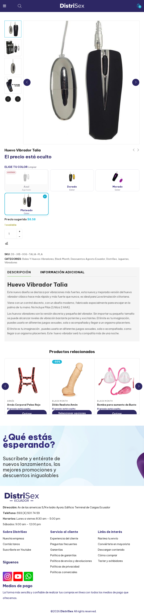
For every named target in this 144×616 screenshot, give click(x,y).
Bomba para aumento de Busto (116, 404)
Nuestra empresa (13, 538)
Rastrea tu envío (108, 538)
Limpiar (32, 167)
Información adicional (62, 272)
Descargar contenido (111, 549)
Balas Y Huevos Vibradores (38, 258)
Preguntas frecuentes (63, 544)
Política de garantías (63, 555)
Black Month (62, 258)
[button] (138, 5)
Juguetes (123, 258)
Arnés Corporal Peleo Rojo (23, 404)
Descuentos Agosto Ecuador (88, 258)
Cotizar (27, 413)
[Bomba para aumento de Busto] (117, 379)
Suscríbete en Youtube (17, 549)
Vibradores (10, 262)
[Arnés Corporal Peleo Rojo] (27, 379)
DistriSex (111, 258)
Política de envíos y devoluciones (71, 561)
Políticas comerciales (63, 572)
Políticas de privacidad (64, 566)
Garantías (56, 549)
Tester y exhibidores (110, 561)
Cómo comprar (107, 555)
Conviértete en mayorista (114, 544)
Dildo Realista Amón (65, 404)
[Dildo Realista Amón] (72, 379)
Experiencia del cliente (64, 538)
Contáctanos (11, 544)
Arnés (10, 401)
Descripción (19, 272)
